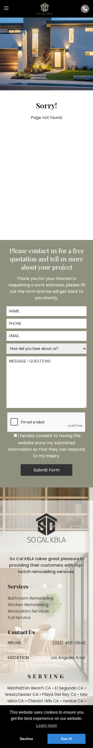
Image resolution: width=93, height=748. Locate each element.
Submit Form (47, 470)
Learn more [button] (46, 725)
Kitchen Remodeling (28, 605)
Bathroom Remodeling (30, 598)
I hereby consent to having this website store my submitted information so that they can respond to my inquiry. (46, 446)
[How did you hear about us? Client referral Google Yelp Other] (46, 348)
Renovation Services (28, 611)
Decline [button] (26, 739)
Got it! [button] (66, 739)
